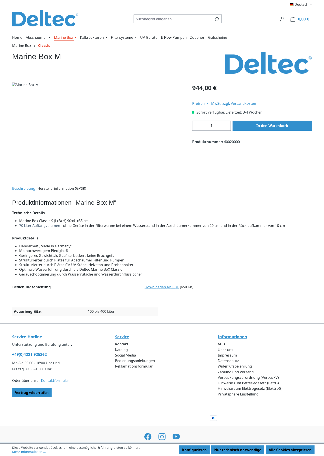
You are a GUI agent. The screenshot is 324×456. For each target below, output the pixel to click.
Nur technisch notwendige (237, 449)
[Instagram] (162, 437)
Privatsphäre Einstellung (238, 394)
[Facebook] (148, 437)
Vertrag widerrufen (32, 392)
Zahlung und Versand (236, 372)
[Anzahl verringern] (196, 126)
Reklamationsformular (134, 366)
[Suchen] (216, 19)
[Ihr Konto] (282, 19)
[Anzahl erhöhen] (226, 126)
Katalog (121, 349)
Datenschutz (228, 360)
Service (122, 336)
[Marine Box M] (97, 130)
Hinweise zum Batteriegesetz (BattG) (248, 383)
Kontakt (121, 344)
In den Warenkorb (272, 125)
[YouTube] (176, 437)
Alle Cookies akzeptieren (290, 449)
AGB (221, 344)
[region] (98, 130)
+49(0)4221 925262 (29, 354)
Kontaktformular (55, 380)
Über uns (225, 349)
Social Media (125, 355)
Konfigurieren (194, 449)
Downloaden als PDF (162, 287)
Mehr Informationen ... (29, 452)
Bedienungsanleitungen (135, 360)
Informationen (232, 336)
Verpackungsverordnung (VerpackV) (248, 377)
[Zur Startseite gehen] (45, 18)
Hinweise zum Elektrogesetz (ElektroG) (250, 388)
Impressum (227, 355)
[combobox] (173, 19)
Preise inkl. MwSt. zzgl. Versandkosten (224, 103)
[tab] (23, 188)
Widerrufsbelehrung (235, 366)
